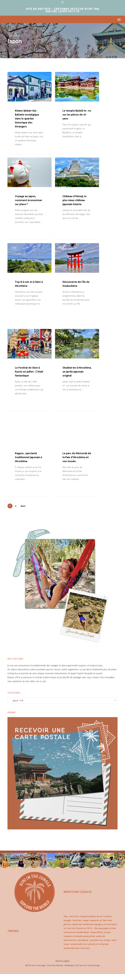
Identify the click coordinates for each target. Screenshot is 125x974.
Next (23, 506)
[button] (119, 19)
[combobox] (62, 700)
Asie (14, 76)
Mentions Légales (62, 961)
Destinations (19, 162)
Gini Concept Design (91, 965)
